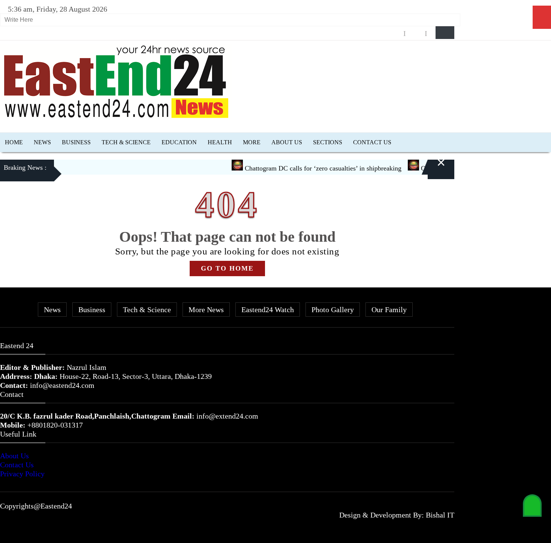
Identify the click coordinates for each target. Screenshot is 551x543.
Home (14, 142)
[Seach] (445, 32)
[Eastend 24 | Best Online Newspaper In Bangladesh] (116, 116)
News (42, 142)
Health (220, 142)
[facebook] (394, 33)
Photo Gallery (332, 309)
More (252, 142)
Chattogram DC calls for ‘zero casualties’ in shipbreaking (314, 168)
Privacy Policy (22, 474)
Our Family (389, 309)
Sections (327, 142)
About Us (286, 142)
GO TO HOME (227, 268)
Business (76, 142)
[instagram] (415, 33)
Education (179, 142)
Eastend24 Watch (267, 309)
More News (206, 309)
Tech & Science (126, 142)
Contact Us (372, 142)
